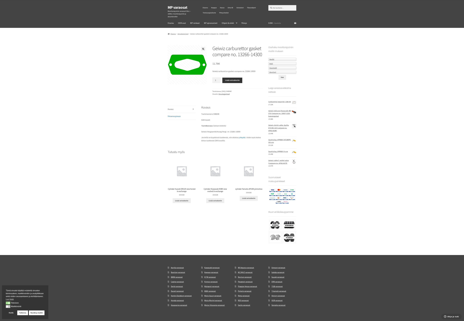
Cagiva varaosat (177, 281)
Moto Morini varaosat (213, 300)
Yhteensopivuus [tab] (174, 116)
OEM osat (182, 23)
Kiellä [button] (11, 313)
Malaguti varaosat (211, 286)
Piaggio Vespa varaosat (247, 286)
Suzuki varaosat (278, 277)
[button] (203, 49)
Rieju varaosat (244, 295)
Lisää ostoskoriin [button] (181, 201)
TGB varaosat (277, 286)
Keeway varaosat (211, 272)
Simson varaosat (278, 267)
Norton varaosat (245, 277)
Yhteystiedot (224, 13)
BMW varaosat (177, 277)
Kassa (222, 8)
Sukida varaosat (278, 272)
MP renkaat (195, 23)
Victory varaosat (278, 295)
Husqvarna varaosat (179, 305)
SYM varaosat (277, 281)
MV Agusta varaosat (246, 267)
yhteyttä (242, 137)
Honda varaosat (177, 300)
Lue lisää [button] (10, 299)
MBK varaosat (210, 291)
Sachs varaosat (244, 305)
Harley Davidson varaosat (181, 295)
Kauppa (214, 8)
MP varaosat (177, 7)
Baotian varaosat (178, 272)
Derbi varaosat (177, 286)
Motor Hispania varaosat (214, 305)
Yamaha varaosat (279, 305)
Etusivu (205, 8)
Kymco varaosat (211, 281)
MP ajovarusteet (211, 23)
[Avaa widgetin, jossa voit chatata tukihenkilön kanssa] (451, 317)
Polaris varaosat (244, 291)
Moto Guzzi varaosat (212, 295)
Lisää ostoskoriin (232, 80)
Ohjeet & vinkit (228, 23)
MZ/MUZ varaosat (245, 272)
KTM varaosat (210, 277)
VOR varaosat (277, 300)
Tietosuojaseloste (209, 13)
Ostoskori (240, 8)
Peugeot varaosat (245, 281)
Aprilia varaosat (177, 267)
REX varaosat (243, 300)
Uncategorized (183, 34)
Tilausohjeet (251, 8)
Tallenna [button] (22, 313)
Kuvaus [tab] (171, 109)
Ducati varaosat (177, 291)
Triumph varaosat (279, 291)
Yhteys (244, 23)
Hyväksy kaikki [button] (36, 313)
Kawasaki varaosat (212, 267)
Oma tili (230, 8)
